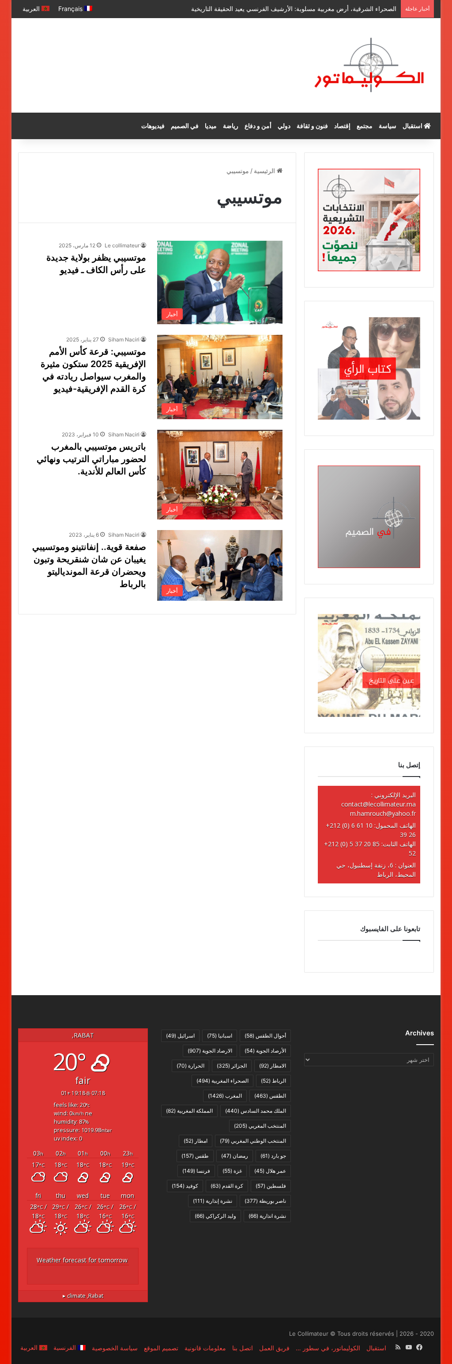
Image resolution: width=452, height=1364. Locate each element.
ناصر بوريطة (265, 1200)
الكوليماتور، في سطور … (328, 1348)
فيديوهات (153, 125)
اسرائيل (180, 1035)
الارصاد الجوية (210, 1050)
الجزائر (232, 1065)
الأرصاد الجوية (265, 1050)
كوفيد (185, 1185)
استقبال (413, 125)
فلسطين (271, 1185)
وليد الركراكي (215, 1215)
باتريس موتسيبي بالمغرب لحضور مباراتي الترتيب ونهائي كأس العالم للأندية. (91, 459)
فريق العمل (274, 1348)
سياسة (387, 125)
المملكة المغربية (189, 1110)
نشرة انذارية (267, 1215)
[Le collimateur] (369, 65)
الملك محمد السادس (255, 1110)
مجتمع (365, 125)
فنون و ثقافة (312, 125)
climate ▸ (83, 1296)
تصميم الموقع (161, 1348)
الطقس (270, 1095)
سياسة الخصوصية (115, 1348)
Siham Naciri (123, 339)
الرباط (273, 1080)
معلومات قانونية (205, 1348)
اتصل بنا (242, 1348)
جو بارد (273, 1155)
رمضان (234, 1155)
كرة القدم (227, 1185)
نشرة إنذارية (212, 1200)
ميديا (211, 125)
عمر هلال (270, 1170)
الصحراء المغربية (222, 1080)
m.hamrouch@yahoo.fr (383, 813)
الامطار (272, 1065)
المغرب (225, 1095)
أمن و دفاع (258, 125)
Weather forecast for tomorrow (82, 1260)
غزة (232, 1170)
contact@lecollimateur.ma (378, 804)
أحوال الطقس (265, 1035)
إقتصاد (342, 125)
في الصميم (185, 125)
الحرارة (190, 1065)
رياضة (230, 125)
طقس (195, 1155)
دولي (284, 125)
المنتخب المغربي (260, 1125)
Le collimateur (122, 245)
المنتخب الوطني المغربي (253, 1140)
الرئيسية (265, 170)
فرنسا (196, 1170)
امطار (195, 1140)
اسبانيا (219, 1035)
